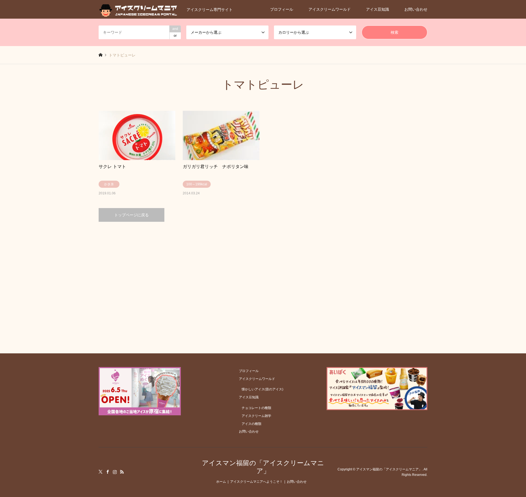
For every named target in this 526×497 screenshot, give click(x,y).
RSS (122, 472)
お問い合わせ (415, 9)
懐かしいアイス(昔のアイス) (262, 389)
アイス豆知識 (377, 9)
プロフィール (281, 9)
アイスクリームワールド (329, 9)
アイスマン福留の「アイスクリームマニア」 (263, 467)
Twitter (100, 472)
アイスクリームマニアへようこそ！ (256, 482)
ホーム (221, 482)
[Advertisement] (263, 273)
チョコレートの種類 (256, 408)
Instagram (115, 472)
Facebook (108, 472)
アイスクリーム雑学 (256, 416)
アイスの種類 (251, 424)
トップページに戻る (131, 215)
